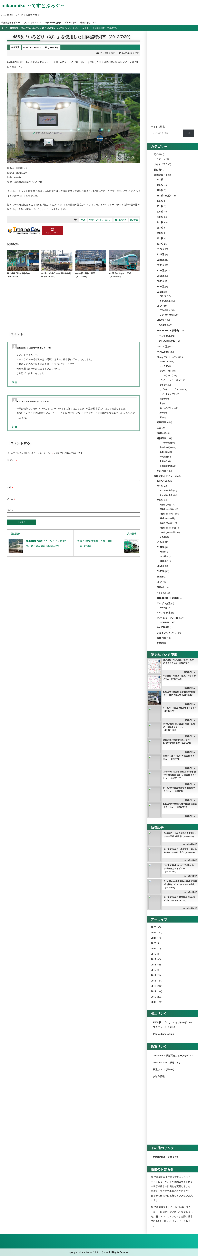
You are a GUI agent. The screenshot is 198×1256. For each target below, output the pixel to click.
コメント (12, 459)
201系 (160, 206)
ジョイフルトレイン (167, 357)
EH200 (160, 319)
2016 (153, 964)
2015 (153, 970)
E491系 (163, 296)
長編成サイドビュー (10, 22)
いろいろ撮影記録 (166, 341)
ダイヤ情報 (159, 1076)
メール (11, 498)
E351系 (161, 275)
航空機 (157, 169)
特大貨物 (164, 456)
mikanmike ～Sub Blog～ (166, 1156)
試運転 (160, 433)
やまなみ (164, 384)
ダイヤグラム (71, 22)
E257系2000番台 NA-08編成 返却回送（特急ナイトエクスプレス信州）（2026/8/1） (180, 884)
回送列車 (161, 422)
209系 (160, 217)
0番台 (162, 551)
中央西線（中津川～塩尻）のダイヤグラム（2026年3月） (179, 677)
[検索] (188, 133)
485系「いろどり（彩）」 (100, 219)
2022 (153, 948)
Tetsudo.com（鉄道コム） (167, 1062)
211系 (160, 222)
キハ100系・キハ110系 (169, 618)
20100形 (163, 607)
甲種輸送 (164, 461)
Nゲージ (161, 158)
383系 (160, 243)
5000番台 (164, 561)
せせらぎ (164, 366)
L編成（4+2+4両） (168, 532)
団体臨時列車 (120, 219)
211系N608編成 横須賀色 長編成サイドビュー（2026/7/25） (180, 899)
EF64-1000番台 (167, 314)
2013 (153, 980)
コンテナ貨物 (166, 442)
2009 (153, 1002)
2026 (153, 927)
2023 (153, 943)
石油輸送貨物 (166, 465)
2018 (153, 953)
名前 (10, 487)
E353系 (161, 281)
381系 (160, 238)
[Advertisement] (73, 302)
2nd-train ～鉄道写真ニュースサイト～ (173, 1055)
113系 (160, 179)
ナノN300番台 (166, 490)
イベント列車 (164, 335)
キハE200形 (163, 351)
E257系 (161, 270)
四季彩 (163, 398)
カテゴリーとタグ (53, 22)
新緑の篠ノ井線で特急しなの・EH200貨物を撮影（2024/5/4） (177, 741)
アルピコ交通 (164, 603)
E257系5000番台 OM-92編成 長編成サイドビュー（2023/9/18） (180, 805)
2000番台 (164, 556)
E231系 (161, 259)
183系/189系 (163, 195)
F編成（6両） (166, 504)
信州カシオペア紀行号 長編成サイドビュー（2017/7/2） (179, 757)
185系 (160, 201)
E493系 (161, 286)
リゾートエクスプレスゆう (172, 389)
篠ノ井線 (134, 219)
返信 (14, 382)
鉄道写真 (158, 174)
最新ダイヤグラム (88, 22)
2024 (153, 937)
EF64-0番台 (165, 310)
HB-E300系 (163, 325)
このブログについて (32, 22)
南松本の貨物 (166, 447)
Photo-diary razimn (163, 1034)
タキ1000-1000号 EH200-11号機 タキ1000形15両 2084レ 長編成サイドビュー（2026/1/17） (179, 774)
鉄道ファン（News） (164, 1069)
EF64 (159, 305)
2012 (153, 986)
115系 (160, 184)
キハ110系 (162, 346)
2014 (153, 975)
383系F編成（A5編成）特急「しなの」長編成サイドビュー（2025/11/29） (179, 726)
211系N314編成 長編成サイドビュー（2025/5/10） (180, 709)
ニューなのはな (167, 375)
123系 (160, 190)
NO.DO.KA (165, 361)
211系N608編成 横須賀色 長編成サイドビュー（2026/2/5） (179, 789)
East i (160, 291)
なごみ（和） (166, 370)
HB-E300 (161, 592)
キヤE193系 (165, 300)
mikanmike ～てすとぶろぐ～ (33, 5)
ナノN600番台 (166, 495)
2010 (153, 996)
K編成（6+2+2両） (168, 527)
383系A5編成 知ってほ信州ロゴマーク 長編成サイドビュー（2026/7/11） (180, 868)
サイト (10, 510)
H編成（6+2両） (167, 513)
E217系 (161, 254)
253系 (160, 227)
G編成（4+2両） (167, 509)
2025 (153, 932)
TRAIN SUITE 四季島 (168, 330)
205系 (160, 211)
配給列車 (161, 470)
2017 (153, 959)
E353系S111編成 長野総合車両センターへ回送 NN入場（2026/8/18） (179, 693)
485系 (82, 219)
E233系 (161, 265)
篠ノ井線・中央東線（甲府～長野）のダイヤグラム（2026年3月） (179, 661)
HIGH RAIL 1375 (167, 622)
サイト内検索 (158, 126)
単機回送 (164, 452)
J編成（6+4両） (167, 523)
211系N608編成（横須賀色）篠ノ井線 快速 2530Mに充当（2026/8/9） (180, 851)
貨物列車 (161, 438)
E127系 (161, 249)
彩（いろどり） (167, 408)
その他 (157, 154)
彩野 (162, 412)
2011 (153, 991)
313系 (160, 233)
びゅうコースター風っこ (171, 380)
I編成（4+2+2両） (168, 518)
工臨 (159, 427)
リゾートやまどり (168, 394)
